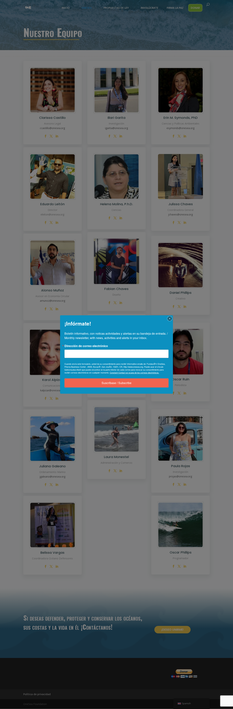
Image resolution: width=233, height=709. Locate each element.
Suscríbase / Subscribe (116, 383)
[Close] (169, 318)
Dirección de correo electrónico (86, 345)
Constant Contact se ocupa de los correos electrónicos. (134, 372)
